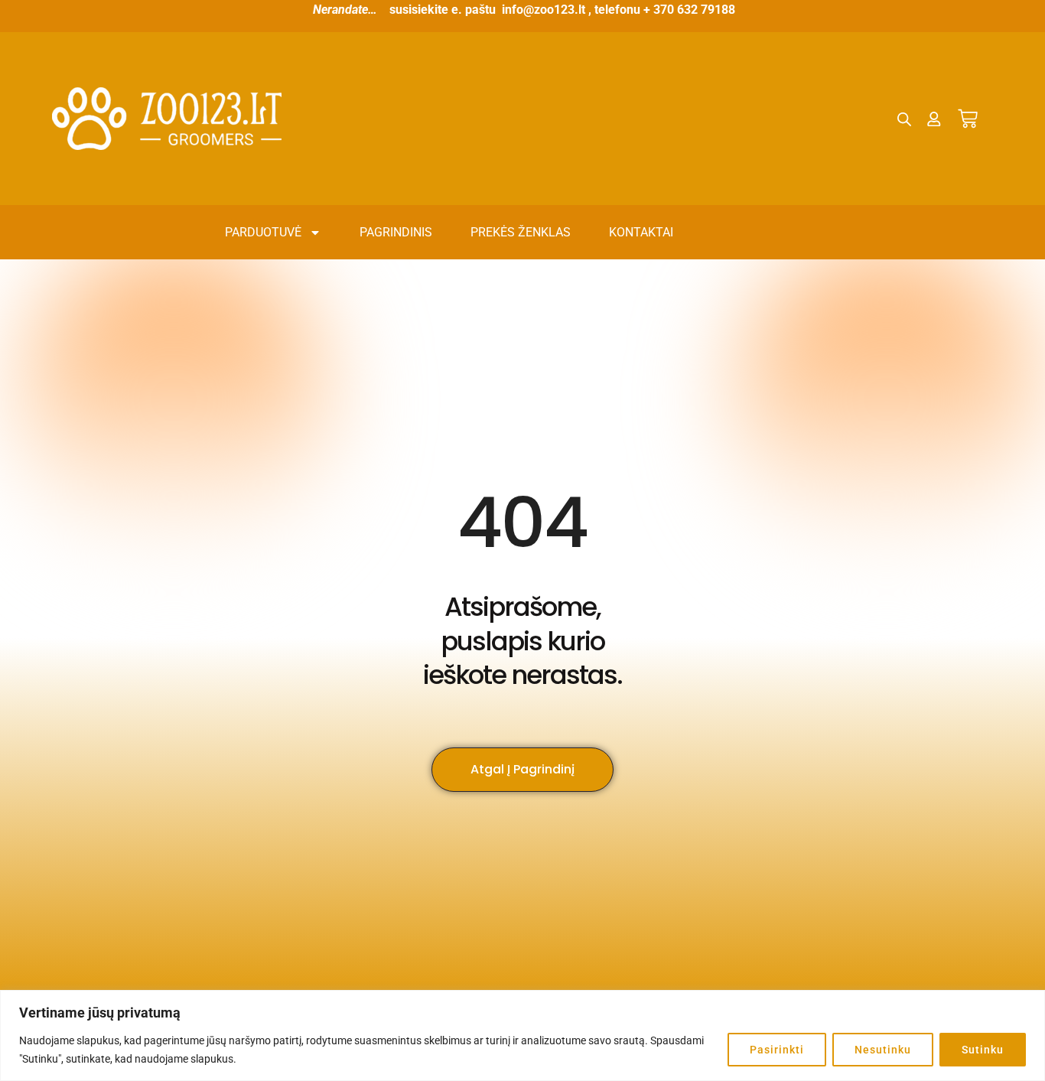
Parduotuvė (263, 232)
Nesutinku (883, 1050)
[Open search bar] (904, 119)
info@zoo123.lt (543, 9)
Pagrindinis (396, 232)
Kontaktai (641, 232)
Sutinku (983, 1050)
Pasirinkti (777, 1050)
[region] (522, 1035)
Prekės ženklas (520, 232)
